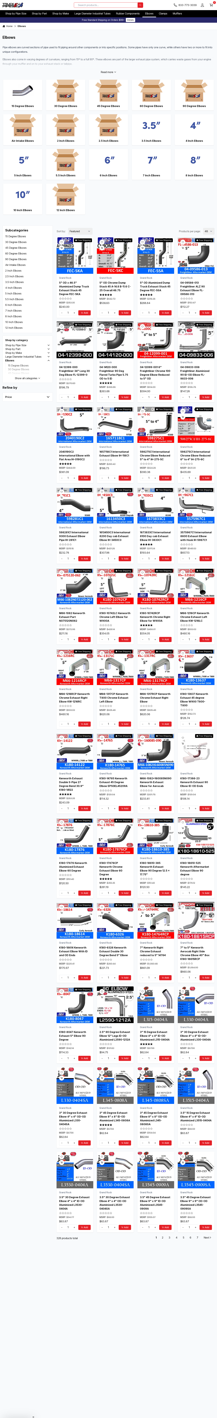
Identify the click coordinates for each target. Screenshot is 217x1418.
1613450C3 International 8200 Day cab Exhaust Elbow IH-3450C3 (114, 536)
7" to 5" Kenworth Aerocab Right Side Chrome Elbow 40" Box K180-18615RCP (195, 953)
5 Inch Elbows (13, 293)
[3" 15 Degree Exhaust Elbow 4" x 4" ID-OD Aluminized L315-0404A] (155, 1004)
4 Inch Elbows (13, 287)
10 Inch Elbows (14, 322)
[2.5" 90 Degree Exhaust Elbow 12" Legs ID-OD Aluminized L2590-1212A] (115, 1004)
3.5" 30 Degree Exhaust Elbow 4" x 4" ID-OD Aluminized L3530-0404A (74, 1203)
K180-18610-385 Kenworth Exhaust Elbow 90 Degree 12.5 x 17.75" (155, 868)
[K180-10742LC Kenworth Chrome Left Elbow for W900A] (115, 586)
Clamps (163, 13)
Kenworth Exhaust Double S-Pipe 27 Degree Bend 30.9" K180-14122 (71, 784)
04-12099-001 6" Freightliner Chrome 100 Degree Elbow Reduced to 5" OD (155, 373)
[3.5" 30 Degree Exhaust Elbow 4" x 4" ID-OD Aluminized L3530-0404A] (75, 1170)
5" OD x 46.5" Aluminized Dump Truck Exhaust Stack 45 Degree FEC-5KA (74, 288)
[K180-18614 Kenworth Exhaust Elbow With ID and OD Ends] (75, 920)
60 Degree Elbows (16, 253)
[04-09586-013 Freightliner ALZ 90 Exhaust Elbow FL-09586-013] (196, 255)
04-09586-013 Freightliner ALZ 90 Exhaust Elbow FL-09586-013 (192, 288)
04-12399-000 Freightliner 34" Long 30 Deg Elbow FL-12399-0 (74, 371)
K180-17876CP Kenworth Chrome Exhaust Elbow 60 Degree (110, 868)
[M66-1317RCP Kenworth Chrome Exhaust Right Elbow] (155, 666)
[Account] (202, 5)
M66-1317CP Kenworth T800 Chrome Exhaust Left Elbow (113, 697)
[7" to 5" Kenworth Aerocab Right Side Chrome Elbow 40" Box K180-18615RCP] (196, 920)
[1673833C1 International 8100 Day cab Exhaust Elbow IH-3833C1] (155, 505)
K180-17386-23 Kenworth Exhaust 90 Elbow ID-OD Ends (194, 782)
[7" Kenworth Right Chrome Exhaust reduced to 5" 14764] (155, 920)
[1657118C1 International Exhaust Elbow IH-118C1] (115, 424)
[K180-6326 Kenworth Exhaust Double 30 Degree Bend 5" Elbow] (115, 920)
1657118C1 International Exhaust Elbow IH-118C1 (114, 453)
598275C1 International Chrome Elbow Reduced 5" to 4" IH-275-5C (155, 455)
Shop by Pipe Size (15, 13)
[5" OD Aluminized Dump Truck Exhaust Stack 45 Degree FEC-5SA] (155, 255)
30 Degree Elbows (16, 242)
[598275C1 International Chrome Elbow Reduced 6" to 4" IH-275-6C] (196, 424)
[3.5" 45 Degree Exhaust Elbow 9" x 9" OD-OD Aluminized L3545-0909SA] (196, 1170)
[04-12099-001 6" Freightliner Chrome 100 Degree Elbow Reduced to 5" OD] (155, 340)
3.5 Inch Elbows (14, 282)
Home (9, 26)
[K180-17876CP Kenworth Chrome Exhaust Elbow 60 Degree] (115, 835)
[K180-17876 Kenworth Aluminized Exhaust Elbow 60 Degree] (75, 835)
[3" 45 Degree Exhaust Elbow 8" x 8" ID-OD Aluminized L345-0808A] (115, 1085)
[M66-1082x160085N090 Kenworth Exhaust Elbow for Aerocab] (155, 751)
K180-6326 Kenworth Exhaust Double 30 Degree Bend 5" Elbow (113, 951)
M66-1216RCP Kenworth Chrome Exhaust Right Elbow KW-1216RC (74, 697)
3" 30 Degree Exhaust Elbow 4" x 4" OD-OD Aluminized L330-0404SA (73, 1118)
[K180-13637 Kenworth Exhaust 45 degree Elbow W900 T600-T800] (196, 666)
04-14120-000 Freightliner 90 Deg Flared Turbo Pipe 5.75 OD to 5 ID (113, 373)
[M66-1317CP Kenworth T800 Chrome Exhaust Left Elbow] (115, 666)
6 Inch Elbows (13, 304)
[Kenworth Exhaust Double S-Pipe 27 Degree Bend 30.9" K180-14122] (75, 751)
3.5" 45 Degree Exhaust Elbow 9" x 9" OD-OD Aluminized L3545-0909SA (195, 1203)
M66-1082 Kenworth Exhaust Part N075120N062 (72, 617)
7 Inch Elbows (13, 310)
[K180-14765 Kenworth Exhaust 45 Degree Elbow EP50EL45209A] (115, 751)
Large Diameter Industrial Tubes (92, 13)
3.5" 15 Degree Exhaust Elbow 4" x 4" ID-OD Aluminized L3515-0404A (196, 1116)
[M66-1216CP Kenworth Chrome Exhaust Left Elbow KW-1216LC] (196, 586)
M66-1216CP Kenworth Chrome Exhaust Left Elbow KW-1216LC (194, 617)
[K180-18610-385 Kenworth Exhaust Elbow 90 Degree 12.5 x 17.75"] (155, 835)
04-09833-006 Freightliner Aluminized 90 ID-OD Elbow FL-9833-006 (194, 373)
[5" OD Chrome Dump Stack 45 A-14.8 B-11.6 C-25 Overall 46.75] (115, 255)
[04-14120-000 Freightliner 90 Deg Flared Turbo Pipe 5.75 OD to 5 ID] (115, 340)
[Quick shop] (61, 247)
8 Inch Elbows (13, 316)
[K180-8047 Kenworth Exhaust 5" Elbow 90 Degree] (75, 1004)
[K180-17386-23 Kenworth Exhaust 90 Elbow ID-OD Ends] (196, 751)
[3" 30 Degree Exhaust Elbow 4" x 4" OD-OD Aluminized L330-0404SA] (75, 1085)
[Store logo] (13, 5)
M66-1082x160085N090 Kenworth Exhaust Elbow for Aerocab (155, 782)
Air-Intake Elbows (15, 264)
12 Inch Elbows (14, 327)
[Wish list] (61, 242)
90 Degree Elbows (16, 259)
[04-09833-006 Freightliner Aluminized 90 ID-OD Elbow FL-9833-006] (196, 340)
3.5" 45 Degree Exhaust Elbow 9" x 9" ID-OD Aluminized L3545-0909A (155, 1203)
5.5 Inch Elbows (14, 299)
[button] (48, 345)
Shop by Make (60, 13)
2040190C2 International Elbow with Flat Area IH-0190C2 (74, 455)
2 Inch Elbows (13, 270)
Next (206, 1237)
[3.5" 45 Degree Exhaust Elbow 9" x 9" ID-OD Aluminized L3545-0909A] (155, 1170)
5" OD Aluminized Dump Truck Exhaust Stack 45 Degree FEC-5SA (155, 286)
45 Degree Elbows (16, 247)
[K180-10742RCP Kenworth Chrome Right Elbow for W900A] (155, 586)
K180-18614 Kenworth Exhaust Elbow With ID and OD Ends (73, 951)
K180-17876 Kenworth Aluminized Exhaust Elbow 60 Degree (73, 866)
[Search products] (140, 5)
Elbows (149, 13)
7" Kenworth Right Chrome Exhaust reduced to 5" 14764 (153, 951)
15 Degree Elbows (15, 236)
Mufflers (177, 13)
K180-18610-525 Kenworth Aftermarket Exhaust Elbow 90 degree (194, 868)
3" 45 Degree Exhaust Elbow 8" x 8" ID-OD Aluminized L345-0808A (114, 1116)
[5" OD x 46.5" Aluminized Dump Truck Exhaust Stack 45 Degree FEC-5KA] (75, 255)
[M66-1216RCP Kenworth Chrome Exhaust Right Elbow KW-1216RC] (75, 666)
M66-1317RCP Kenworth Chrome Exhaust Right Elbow (155, 697)
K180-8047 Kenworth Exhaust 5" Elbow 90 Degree (72, 1035)
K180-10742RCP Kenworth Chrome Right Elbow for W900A (155, 617)
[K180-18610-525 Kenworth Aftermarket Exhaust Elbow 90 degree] (196, 835)
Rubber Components (128, 13)
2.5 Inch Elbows (14, 276)
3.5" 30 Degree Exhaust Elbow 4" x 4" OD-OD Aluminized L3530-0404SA (114, 1203)
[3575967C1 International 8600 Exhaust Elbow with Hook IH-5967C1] (196, 505)
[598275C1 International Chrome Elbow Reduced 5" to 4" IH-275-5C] (155, 424)
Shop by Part (39, 13)
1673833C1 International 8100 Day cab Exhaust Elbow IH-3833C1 (155, 536)
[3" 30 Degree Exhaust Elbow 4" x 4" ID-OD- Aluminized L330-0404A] (196, 1004)
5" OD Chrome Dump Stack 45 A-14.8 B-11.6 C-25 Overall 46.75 (115, 286)
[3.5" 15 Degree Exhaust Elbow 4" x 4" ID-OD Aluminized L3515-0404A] (196, 1085)
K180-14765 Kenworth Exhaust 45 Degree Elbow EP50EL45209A (113, 782)
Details (130, 20)
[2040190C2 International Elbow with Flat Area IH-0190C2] (75, 424)
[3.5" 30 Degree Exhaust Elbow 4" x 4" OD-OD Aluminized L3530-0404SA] (115, 1170)
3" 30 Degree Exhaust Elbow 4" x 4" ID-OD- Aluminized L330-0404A (195, 1035)
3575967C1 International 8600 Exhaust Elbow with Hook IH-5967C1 (196, 536)
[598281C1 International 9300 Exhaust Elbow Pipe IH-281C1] (75, 505)
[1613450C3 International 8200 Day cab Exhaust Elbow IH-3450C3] (115, 505)
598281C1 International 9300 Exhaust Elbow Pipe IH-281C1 (73, 536)
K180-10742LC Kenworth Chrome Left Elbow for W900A (114, 617)
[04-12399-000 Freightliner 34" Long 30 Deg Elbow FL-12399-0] (75, 340)
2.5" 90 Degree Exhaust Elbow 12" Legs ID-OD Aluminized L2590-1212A (114, 1035)
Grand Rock (65, 277)
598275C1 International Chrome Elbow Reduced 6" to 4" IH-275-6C (195, 455)
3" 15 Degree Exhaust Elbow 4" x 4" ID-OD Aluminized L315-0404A (155, 1035)
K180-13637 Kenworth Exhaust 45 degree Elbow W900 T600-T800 (194, 699)
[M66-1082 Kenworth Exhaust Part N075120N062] (75, 586)
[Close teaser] (33, 1409)
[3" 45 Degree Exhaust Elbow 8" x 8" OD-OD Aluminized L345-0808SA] (155, 1085)
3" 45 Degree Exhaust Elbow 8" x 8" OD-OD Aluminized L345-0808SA (154, 1118)
